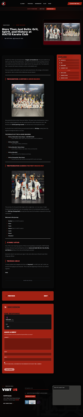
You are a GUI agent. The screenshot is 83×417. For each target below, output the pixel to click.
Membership (38, 3)
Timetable (30, 3)
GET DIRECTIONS (7, 403)
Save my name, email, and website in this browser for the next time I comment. (23, 363)
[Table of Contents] (80, 415)
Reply (8, 326)
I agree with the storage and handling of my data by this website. (37, 393)
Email (5, 357)
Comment (6, 337)
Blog (44, 3)
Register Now (50, 8)
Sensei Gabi (8, 319)
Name (5, 351)
